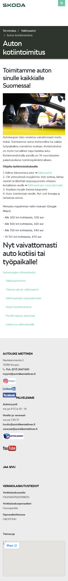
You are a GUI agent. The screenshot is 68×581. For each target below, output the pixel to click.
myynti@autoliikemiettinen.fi (19, 373)
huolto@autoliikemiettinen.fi (19, 424)
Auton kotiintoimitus (19, 307)
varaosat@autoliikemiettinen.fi (20, 428)
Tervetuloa (9, 30)
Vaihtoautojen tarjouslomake (45, 185)
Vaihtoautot (28, 30)
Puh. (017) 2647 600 (17, 369)
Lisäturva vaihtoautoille (20, 324)
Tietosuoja (9, 533)
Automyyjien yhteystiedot (19, 272)
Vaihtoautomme (16, 281)
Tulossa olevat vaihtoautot (22, 289)
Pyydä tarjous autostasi (20, 315)
